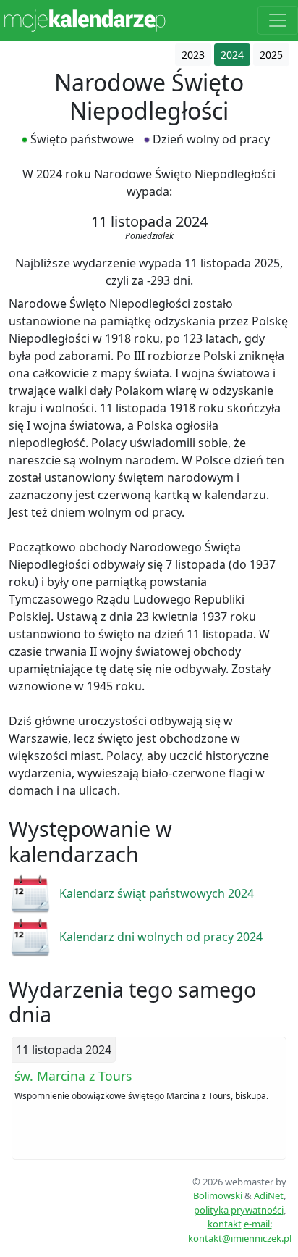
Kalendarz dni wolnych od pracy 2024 (161, 937)
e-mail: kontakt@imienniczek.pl (239, 1231)
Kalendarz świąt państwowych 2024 (156, 893)
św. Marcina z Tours (73, 1076)
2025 (271, 55)
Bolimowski (217, 1195)
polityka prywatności (239, 1209)
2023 (193, 55)
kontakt (225, 1223)
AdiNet (269, 1195)
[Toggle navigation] (277, 20)
